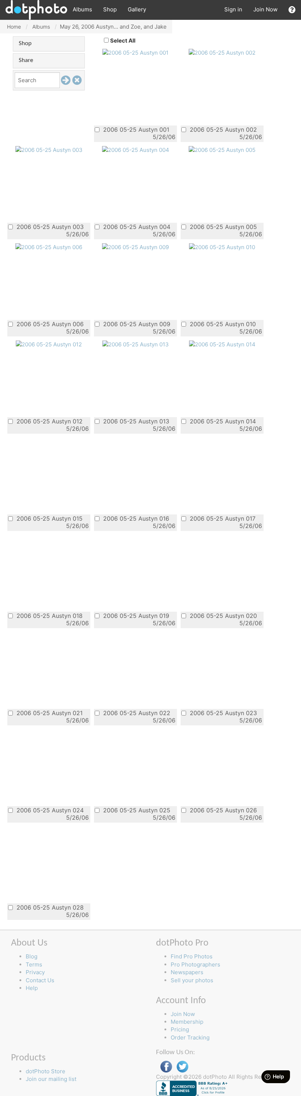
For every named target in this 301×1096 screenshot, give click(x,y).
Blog (31, 956)
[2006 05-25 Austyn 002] (222, 52)
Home (14, 26)
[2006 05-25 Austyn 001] (135, 52)
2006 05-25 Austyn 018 (49, 615)
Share (26, 60)
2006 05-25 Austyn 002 (222, 129)
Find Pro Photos (192, 956)
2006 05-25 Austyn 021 (49, 712)
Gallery (137, 9)
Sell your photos (192, 980)
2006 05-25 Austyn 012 (49, 421)
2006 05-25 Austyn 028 (49, 907)
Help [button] (32, 987)
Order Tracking (190, 1037)
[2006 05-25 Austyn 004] (135, 149)
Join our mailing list (51, 1078)
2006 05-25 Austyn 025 (135, 809)
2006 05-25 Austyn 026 (222, 809)
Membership (187, 1021)
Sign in (233, 9)
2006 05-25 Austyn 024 (49, 809)
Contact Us (40, 980)
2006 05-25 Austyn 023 (222, 712)
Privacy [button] (35, 972)
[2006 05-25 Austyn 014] (222, 344)
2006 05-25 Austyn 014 (222, 421)
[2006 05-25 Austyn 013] (135, 344)
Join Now (265, 9)
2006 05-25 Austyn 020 (222, 615)
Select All (122, 40)
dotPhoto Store (45, 1071)
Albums (82, 9)
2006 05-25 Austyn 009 (135, 323)
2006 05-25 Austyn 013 (135, 421)
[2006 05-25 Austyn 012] (49, 344)
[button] (292, 9)
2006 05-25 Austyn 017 (221, 518)
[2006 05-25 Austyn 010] (222, 246)
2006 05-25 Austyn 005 (222, 226)
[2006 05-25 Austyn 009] (135, 246)
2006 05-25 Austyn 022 (135, 712)
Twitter (182, 1067)
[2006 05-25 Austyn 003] (49, 149)
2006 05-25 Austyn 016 (135, 518)
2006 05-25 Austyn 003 (49, 226)
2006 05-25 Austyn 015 (49, 518)
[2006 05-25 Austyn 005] (222, 149)
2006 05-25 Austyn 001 (135, 129)
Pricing (180, 1029)
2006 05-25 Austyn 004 (135, 226)
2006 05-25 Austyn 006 (49, 323)
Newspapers (187, 972)
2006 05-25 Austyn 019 (135, 615)
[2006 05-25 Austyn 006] (48, 246)
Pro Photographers (195, 964)
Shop (110, 9)
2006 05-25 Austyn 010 (222, 323)
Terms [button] (34, 964)
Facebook (166, 1067)
